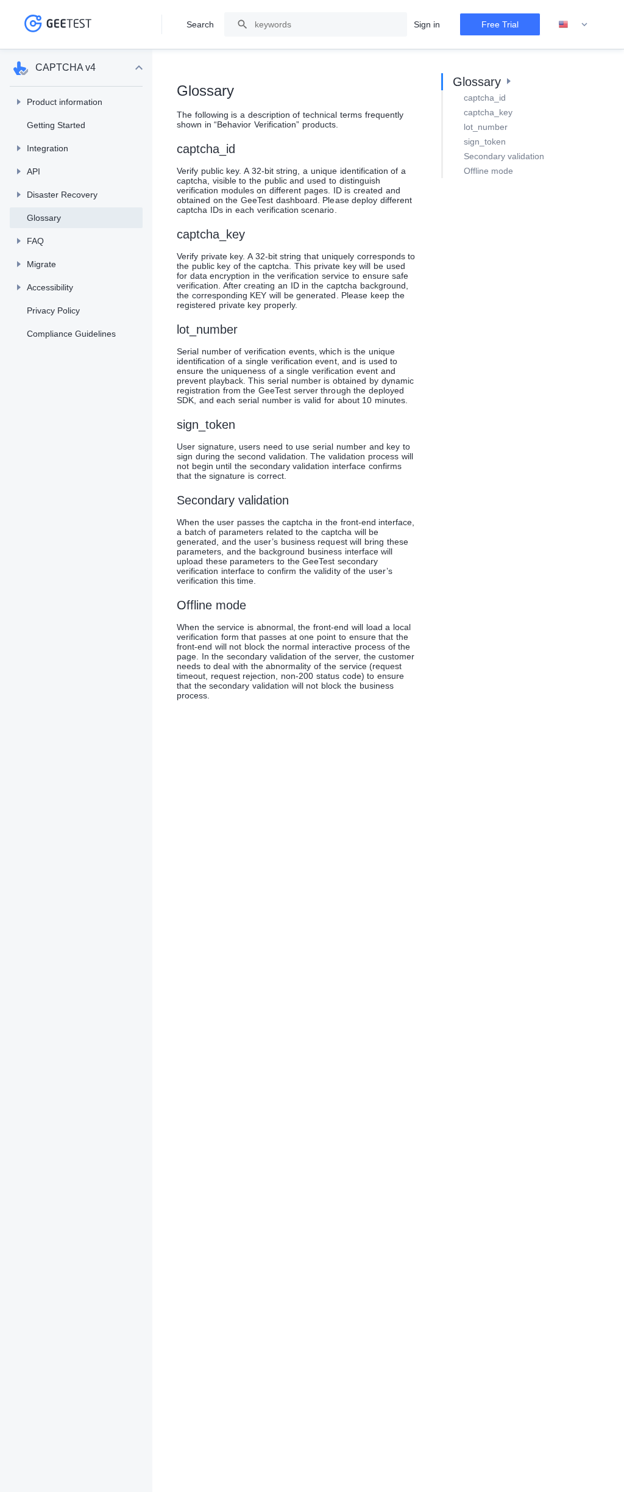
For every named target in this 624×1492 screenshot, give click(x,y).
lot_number (486, 127)
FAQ (35, 241)
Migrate (41, 264)
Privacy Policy (53, 310)
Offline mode (488, 171)
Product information (64, 102)
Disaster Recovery (62, 194)
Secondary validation (504, 156)
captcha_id (485, 97)
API (33, 171)
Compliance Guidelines (71, 334)
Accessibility (50, 287)
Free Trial (500, 24)
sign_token (485, 141)
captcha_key (488, 112)
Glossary (44, 218)
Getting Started (56, 125)
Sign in (427, 24)
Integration (47, 148)
